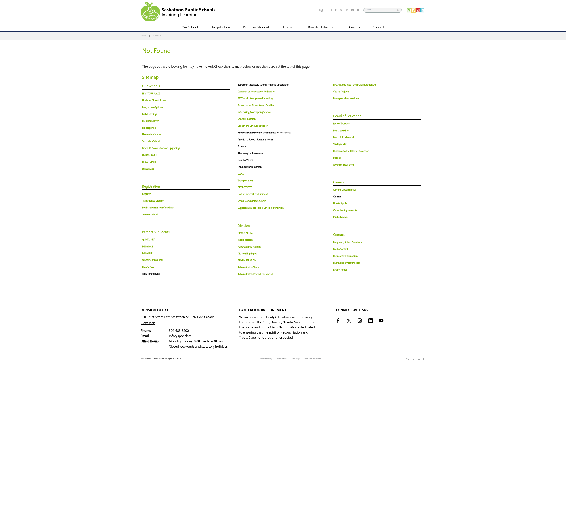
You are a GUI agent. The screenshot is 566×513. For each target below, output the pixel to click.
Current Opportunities (344, 190)
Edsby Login (148, 247)
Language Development (250, 167)
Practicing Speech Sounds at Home (255, 140)
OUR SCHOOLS (149, 155)
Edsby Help (147, 253)
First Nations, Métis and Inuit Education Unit (355, 85)
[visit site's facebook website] (338, 321)
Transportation (245, 181)
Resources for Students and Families (256, 105)
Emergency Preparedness (346, 98)
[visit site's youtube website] (381, 321)
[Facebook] (336, 10)
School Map (148, 169)
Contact (339, 235)
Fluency (242, 146)
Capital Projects (341, 92)
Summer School (150, 215)
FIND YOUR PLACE (151, 94)
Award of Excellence (343, 165)
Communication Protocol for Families (256, 92)
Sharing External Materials (346, 263)
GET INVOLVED (245, 187)
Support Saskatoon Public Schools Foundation (261, 208)
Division (244, 226)
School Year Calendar (152, 260)
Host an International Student (253, 194)
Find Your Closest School (154, 100)
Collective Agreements (345, 210)
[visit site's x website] (349, 321)
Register (146, 194)
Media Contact (340, 249)
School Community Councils (252, 201)
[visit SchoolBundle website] (415, 359)
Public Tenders (340, 217)
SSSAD (241, 174)
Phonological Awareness (250, 153)
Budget (337, 158)
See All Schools (149, 162)
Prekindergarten (150, 121)
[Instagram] (347, 10)
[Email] (330, 10)
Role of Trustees (341, 124)
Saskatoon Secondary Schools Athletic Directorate (263, 85)
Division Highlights (247, 254)
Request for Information (345, 256)
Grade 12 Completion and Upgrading (161, 148)
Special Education (247, 119)
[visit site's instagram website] (360, 321)
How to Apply (340, 203)
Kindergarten (149, 128)
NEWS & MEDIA (245, 233)
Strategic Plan (340, 144)
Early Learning (149, 114)
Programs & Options (152, 107)
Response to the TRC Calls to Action (351, 151)
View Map (148, 323)
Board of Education (347, 116)
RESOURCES (148, 267)
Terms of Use (282, 359)
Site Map (296, 359)
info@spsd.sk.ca (180, 336)
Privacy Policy (266, 359)
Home (143, 36)
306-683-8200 (179, 331)
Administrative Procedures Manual (255, 274)
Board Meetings (341, 131)
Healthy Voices (245, 160)
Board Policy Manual (343, 137)
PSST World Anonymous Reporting (255, 98)
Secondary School (151, 141)
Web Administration (312, 359)
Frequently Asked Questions (347, 242)
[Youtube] (358, 10)
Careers (338, 182)
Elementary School (151, 134)
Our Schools (151, 86)
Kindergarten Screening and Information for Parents (264, 133)
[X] (341, 10)
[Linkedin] (352, 10)
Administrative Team (248, 267)
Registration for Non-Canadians (158, 208)
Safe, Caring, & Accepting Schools (254, 112)
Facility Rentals (340, 270)
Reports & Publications (249, 247)
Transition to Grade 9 (153, 201)
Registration (151, 187)
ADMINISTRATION (247, 260)
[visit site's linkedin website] (370, 321)
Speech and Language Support (253, 126)
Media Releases (245, 240)
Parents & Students (156, 232)
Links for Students (151, 274)
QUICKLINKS (148, 240)
